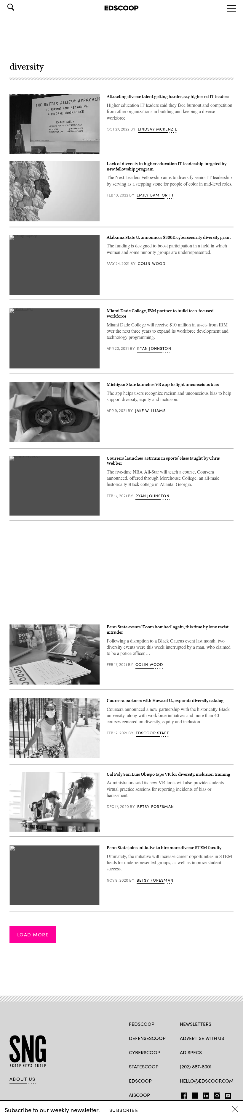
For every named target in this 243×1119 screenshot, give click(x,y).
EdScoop (140, 1081)
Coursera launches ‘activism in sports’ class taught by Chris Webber (163, 460)
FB (183, 1094)
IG (215, 1094)
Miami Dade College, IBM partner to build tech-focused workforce (160, 313)
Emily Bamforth (155, 195)
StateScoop (144, 1066)
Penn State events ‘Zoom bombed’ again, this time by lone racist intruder (167, 629)
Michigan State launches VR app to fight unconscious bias (163, 384)
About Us (22, 1079)
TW (194, 1094)
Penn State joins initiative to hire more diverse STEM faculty (164, 848)
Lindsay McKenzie (158, 129)
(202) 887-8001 (196, 1066)
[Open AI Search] (19, 7)
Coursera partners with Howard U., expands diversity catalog (165, 700)
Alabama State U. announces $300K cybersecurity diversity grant (169, 237)
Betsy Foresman (155, 806)
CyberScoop (144, 1052)
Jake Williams (150, 410)
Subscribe (123, 1110)
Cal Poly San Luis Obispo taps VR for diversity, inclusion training (168, 774)
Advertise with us (202, 1038)
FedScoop (141, 1024)
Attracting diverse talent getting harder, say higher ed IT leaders (168, 96)
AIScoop (139, 1095)
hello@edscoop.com (207, 1081)
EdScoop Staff (152, 732)
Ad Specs (191, 1052)
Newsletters (195, 1024)
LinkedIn (206, 1094)
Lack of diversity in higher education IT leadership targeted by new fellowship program (166, 166)
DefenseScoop (147, 1038)
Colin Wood (152, 263)
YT (226, 1094)
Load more (33, 934)
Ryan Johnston (154, 348)
